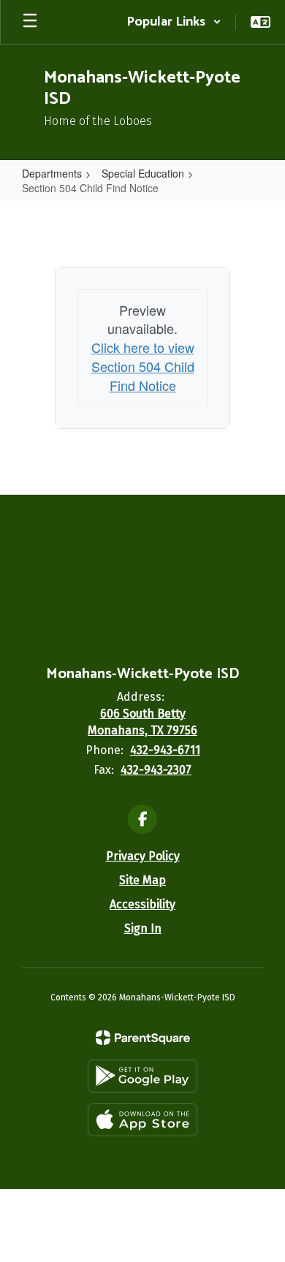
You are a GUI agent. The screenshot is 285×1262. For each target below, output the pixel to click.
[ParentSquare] (143, 1038)
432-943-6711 (165, 750)
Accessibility (142, 904)
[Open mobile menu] (30, 22)
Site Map (142, 880)
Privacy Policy (143, 856)
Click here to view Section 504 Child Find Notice (142, 366)
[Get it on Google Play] (142, 1076)
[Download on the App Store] (142, 1119)
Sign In (143, 928)
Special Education (143, 173)
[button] (174, 22)
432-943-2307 (156, 770)
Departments (52, 173)
